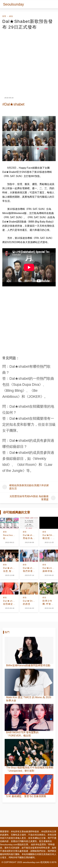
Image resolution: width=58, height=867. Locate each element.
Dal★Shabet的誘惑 (29, 602)
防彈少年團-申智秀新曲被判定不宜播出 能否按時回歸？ (48, 602)
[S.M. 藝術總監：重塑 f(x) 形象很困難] (29, 784)
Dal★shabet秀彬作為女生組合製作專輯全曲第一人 (29, 537)
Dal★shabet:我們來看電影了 (29, 570)
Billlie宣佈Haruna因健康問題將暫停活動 (28, 665)
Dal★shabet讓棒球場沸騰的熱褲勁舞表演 (49, 570)
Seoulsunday (13, 4)
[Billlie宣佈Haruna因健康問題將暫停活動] (29, 650)
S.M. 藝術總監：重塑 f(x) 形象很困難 (26, 796)
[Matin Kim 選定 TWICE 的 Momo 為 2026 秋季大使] (29, 682)
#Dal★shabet (13, 104)
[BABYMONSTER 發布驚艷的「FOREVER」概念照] (29, 717)
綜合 (11, 16)
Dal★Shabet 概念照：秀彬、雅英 (49, 537)
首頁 (4, 16)
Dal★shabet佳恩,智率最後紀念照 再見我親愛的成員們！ (9, 570)
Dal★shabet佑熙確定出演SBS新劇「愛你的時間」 (9, 602)
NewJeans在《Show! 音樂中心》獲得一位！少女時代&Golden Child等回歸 (9, 537)
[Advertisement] (29, 60)
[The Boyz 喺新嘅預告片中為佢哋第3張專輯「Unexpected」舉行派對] (29, 752)
